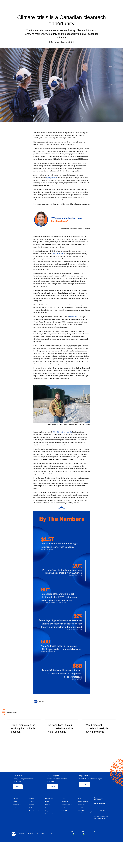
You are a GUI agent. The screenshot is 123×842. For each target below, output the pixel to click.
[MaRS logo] (14, 834)
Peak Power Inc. (57, 254)
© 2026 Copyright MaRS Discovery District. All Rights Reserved (35, 834)
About (63, 798)
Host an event (49, 814)
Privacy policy (81, 804)
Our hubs (47, 808)
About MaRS (65, 801)
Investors (31, 804)
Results (63, 808)
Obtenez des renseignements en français (85, 811)
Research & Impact (66, 804)
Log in (14, 808)
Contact (64, 814)
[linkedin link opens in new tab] (97, 831)
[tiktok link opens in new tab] (84, 834)
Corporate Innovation (34, 811)
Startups (15, 798)
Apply (18, 787)
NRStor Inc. (73, 317)
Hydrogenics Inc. (51, 177)
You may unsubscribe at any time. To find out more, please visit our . (101, 816)
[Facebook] (80, 701)
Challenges (32, 808)
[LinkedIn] (88, 701)
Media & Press (65, 811)
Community (49, 798)
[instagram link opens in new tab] (86, 831)
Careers (47, 804)
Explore (52, 787)
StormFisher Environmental (62, 432)
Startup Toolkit (16, 804)
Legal (79, 798)
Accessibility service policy (84, 808)
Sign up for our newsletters (98, 798)
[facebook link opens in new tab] (75, 831)
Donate (84, 784)
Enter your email (99, 803)
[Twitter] (84, 701)
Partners (31, 798)
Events (47, 801)
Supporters (48, 811)
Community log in (49, 817)
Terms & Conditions (83, 801)
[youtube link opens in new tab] (76, 834)
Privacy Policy (101, 818)
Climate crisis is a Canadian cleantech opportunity (61, 20)
